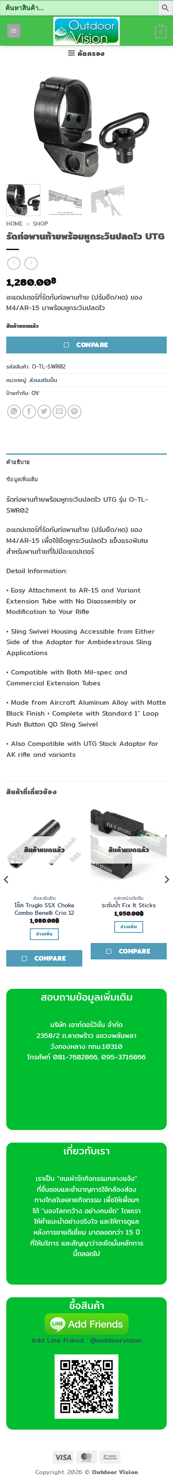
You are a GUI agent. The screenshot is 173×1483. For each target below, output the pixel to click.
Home (14, 223)
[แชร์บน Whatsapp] (14, 412)
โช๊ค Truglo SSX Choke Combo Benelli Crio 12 (44, 909)
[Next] (152, 126)
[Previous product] (30, 263)
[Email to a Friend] (59, 412)
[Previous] (20, 126)
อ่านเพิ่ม (44, 934)
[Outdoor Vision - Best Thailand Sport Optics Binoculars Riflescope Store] (86, 31)
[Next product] (13, 263)
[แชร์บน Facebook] (29, 412)
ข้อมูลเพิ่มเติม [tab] (22, 479)
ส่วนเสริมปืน (43, 380)
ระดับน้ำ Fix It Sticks (129, 905)
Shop (40, 223)
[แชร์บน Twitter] (44, 412)
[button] (14, 31)
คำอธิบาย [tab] (18, 461)
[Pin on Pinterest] (74, 412)
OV (35, 393)
